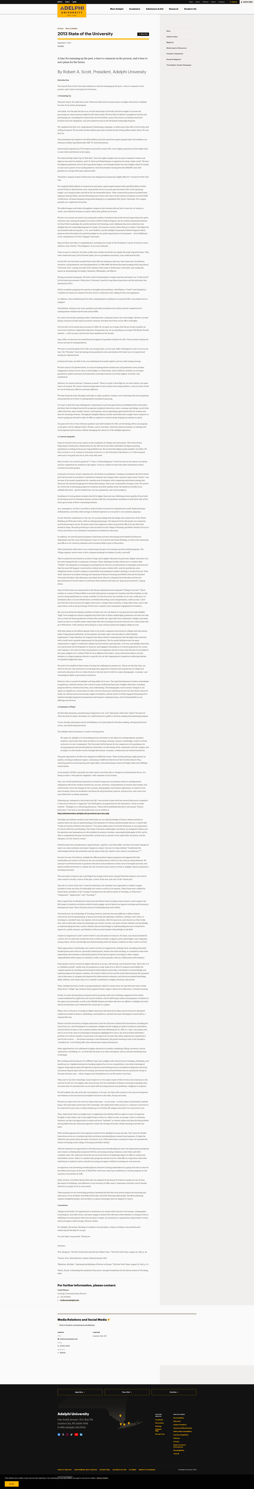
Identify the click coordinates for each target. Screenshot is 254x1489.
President (61, 46)
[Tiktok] (71, 1434)
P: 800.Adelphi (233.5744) (72, 1427)
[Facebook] (59, 1434)
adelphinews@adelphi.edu (69, 1339)
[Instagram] (67, 1434)
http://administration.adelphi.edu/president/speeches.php (83, 813)
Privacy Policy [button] (102, 1478)
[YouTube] (76, 1434)
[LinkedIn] (81, 1434)
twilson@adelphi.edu (69, 1300)
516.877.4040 (65, 1346)
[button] (233, 2)
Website (62, 1352)
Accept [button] (11, 1484)
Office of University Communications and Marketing (77, 1325)
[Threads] (63, 1434)
